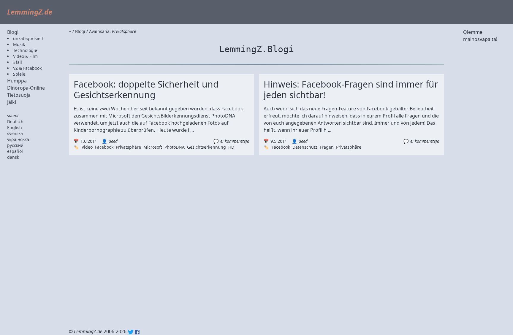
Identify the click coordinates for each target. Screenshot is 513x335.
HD (231, 147)
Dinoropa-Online (26, 88)
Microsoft (152, 147)
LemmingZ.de (29, 12)
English (14, 127)
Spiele (19, 74)
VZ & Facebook (27, 68)
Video (87, 147)
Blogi (12, 32)
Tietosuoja (19, 95)
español (15, 151)
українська (18, 139)
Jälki (11, 102)
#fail (17, 62)
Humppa (17, 80)
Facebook (104, 147)
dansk (13, 157)
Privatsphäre (128, 147)
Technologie (25, 50)
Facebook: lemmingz (137, 332)
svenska (15, 133)
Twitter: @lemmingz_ (131, 332)
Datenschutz (304, 147)
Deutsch (15, 121)
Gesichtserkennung (206, 147)
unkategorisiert (28, 38)
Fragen (327, 147)
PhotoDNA (174, 147)
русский (15, 145)
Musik (19, 44)
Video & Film (25, 56)
